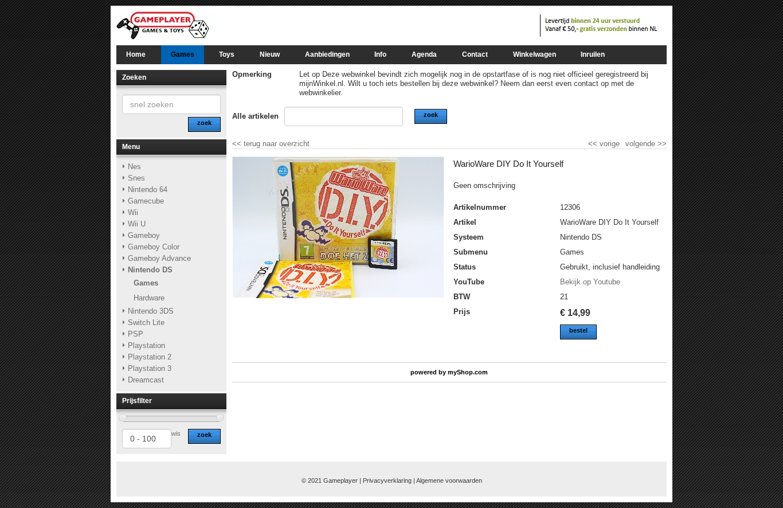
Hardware (149, 298)
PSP (135, 334)
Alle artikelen (255, 116)
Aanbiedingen (327, 54)
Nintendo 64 (147, 189)
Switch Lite (146, 322)
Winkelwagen (534, 54)
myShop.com (468, 372)
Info (380, 54)
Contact (475, 54)
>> (661, 143)
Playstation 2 (149, 357)
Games (182, 54)
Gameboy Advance (159, 258)
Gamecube (146, 201)
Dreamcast (146, 380)
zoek (204, 434)
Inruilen (593, 54)
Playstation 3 (149, 368)
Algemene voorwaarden (449, 480)
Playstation (146, 345)
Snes (136, 178)
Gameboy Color (153, 247)
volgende (646, 143)
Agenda (424, 54)
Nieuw (270, 54)
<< (594, 143)
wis (176, 433)
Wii (133, 212)
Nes (134, 166)
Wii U (137, 224)
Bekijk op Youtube (590, 282)
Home (136, 54)
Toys (226, 54)
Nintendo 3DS (151, 311)
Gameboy (144, 235)
